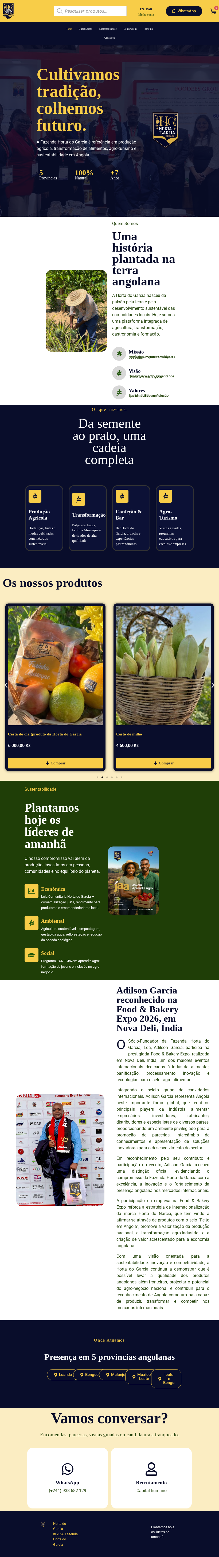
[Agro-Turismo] (165, 496)
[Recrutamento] (151, 1469)
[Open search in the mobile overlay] (90, 11)
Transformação (89, 515)
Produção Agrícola (39, 515)
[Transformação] (78, 499)
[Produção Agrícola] (35, 496)
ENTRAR (146, 9)
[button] (6, 685)
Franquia (148, 29)
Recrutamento (151, 1482)
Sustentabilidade (108, 29)
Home (69, 29)
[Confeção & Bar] (122, 496)
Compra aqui (130, 29)
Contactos (109, 37)
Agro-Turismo (168, 515)
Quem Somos (85, 29)
